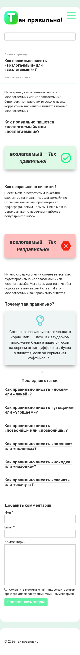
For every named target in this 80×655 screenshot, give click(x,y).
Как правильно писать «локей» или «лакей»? (36, 392)
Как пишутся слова (17, 77)
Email (9, 527)
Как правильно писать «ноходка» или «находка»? (38, 464)
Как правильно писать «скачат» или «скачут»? (37, 482)
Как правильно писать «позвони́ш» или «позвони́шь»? (36, 428)
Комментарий (14, 542)
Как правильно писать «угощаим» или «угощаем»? (39, 410)
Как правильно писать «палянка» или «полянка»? (38, 446)
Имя (8, 512)
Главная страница (15, 54)
